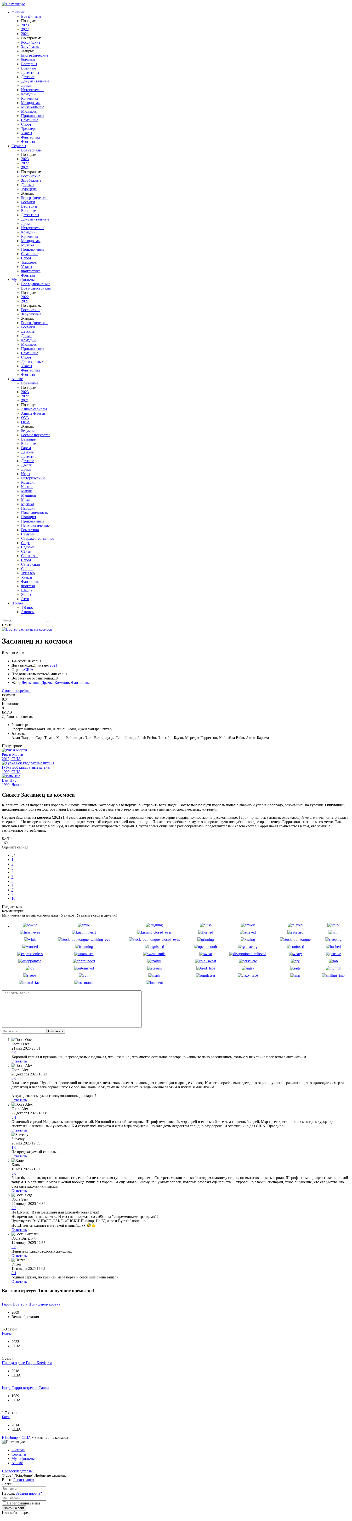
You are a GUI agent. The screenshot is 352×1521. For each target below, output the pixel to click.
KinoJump (10, 1437)
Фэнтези (28, 141)
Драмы (26, 85)
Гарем (26, 448)
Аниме (17, 379)
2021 (25, 34)
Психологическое (35, 525)
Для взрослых (32, 362)
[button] (176, 847)
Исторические (32, 90)
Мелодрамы (30, 103)
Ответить (19, 1061)
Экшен (26, 594)
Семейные (29, 120)
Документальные (35, 81)
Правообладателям (17, 1471)
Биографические (34, 55)
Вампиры (29, 439)
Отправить (55, 1031)
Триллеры (29, 129)
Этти (25, 599)
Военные (28, 68)
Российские (30, 42)
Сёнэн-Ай (29, 556)
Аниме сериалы (34, 409)
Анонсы (27, 612)
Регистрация (23, 1480)
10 (13, 898)
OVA (25, 418)
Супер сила (30, 564)
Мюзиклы (29, 111)
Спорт (26, 124)
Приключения (32, 116)
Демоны (27, 452)
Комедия (28, 482)
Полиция (28, 517)
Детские (27, 77)
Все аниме (29, 383)
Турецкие (29, 189)
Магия (26, 491)
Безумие (27, 431)
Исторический (33, 478)
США (29, 670)
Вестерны (29, 64)
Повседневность (34, 513)
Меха (25, 500)
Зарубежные (31, 47)
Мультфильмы (23, 280)
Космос (27, 487)
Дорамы (27, 185)
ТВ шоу (27, 607)
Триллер (28, 573)
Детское (27, 461)
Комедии (28, 94)
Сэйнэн (27, 569)
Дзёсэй (26, 465)
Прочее (17, 603)
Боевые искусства (35, 435)
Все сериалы (31, 150)
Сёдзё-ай (28, 547)
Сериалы (18, 146)
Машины (28, 495)
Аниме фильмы (33, 413)
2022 (25, 29)
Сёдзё (25, 543)
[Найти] (48, 621)
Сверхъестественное (37, 538)
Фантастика (30, 137)
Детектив (28, 456)
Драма (26, 469)
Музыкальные (32, 107)
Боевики (28, 60)
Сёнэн (26, 551)
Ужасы (26, 133)
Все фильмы (31, 16)
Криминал (29, 98)
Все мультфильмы (35, 284)
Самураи (28, 534)
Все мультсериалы (36, 288)
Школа (26, 590)
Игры (25, 474)
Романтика (30, 530)
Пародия (28, 508)
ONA (25, 422)
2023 (25, 25)
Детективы (30, 72)
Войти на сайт (14, 1508)
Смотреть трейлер (16, 691)
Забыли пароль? (29, 1493)
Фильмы (18, 12)
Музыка (27, 245)
